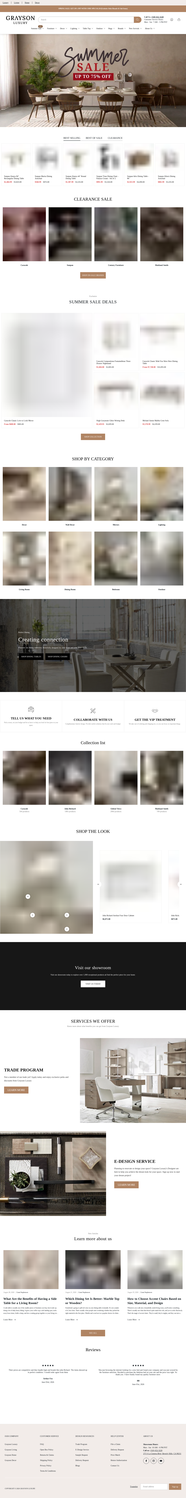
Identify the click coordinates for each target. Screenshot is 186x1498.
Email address (148, 1487)
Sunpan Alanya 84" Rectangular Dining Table (14, 177)
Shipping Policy (46, 1460)
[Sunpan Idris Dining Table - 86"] (139, 158)
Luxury (5, 3)
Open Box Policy (46, 1450)
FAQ (42, 1444)
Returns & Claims (47, 1455)
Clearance (115, 138)
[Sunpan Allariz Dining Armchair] (170, 158)
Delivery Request (82, 1460)
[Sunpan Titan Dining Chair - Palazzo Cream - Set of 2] (108, 158)
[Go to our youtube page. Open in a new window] (161, 1461)
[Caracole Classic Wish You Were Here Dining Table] (162, 335)
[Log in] (172, 20)
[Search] (137, 19)
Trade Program (81, 1444)
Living (16, 3)
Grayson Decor (10, 1460)
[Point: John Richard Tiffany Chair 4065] (67, 915)
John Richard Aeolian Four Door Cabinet (118, 916)
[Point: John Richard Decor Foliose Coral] (32, 915)
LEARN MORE (16, 1089)
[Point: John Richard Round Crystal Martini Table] (67, 929)
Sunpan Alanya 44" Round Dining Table (76, 177)
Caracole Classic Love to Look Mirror (18, 421)
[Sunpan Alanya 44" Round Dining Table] (77, 158)
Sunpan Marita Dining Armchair (43, 177)
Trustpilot (134, 1487)
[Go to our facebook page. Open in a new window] (146, 1461)
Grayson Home (10, 1455)
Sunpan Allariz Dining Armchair (166, 177)
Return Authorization (119, 1460)
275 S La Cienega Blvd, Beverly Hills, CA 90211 (162, 1454)
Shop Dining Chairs (57, 657)
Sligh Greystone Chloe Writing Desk (110, 421)
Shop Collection (93, 437)
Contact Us (115, 1466)
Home (27, 3)
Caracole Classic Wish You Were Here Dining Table (160, 362)
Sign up (175, 1487)
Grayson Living (11, 1450)
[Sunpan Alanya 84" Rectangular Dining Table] (16, 158)
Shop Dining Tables (31, 657)
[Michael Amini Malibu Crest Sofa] (162, 394)
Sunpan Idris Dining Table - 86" (138, 177)
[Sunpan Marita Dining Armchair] (46, 158)
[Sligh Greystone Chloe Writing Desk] (116, 394)
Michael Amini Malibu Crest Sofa (156, 421)
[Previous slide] (98, 884)
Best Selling (71, 138)
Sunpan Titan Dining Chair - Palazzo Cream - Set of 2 (107, 177)
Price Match (115, 1455)
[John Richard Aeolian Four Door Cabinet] (130, 881)
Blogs (77, 1466)
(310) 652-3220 (156, 1451)
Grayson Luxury (11, 1444)
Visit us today (93, 984)
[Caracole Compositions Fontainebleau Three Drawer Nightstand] (116, 335)
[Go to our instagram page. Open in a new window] (154, 1461)
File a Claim (115, 1444)
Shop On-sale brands (93, 275)
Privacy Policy (45, 1466)
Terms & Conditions (48, 1471)
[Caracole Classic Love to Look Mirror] (46, 365)
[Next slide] (181, 884)
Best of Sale (94, 138)
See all (93, 1333)
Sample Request (81, 1455)
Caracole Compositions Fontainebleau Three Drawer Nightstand (113, 362)
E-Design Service (82, 1450)
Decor (37, 3)
